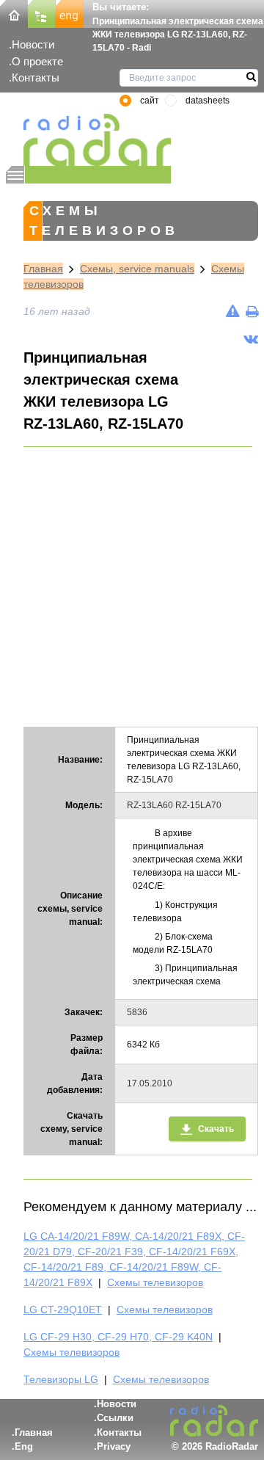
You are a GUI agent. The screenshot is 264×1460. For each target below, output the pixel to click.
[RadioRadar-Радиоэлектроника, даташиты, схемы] (14, 12)
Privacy (114, 1446)
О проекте (37, 61)
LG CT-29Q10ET (62, 1309)
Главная (43, 269)
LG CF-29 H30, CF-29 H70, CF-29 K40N (118, 1337)
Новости (33, 44)
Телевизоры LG (60, 1379)
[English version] (70, 12)
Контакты (35, 77)
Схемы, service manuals (137, 269)
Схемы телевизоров (155, 1282)
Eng (24, 1446)
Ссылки (115, 1417)
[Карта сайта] (42, 12)
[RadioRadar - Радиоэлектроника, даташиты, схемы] (88, 140)
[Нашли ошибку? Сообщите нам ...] (233, 311)
